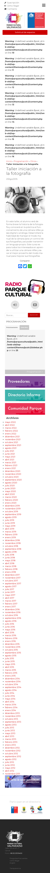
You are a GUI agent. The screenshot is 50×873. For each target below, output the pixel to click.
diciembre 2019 (12, 506)
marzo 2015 (10, 670)
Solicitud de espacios (25, 32)
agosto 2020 (11, 483)
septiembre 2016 (13, 618)
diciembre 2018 (12, 540)
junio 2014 (10, 696)
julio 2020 (10, 485)
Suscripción (13, 3)
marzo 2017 (10, 601)
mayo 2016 (10, 630)
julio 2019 (9, 520)
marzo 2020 (11, 497)
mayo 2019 (10, 526)
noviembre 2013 (13, 716)
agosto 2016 (10, 621)
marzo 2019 (10, 532)
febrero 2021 (11, 465)
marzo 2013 (10, 739)
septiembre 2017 (13, 583)
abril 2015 (9, 667)
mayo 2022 (10, 422)
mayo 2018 (10, 560)
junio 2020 (10, 488)
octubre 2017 (11, 581)
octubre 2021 (11, 442)
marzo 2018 (10, 566)
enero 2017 (10, 606)
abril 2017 (9, 598)
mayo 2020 (10, 491)
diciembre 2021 (12, 436)
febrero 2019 (11, 534)
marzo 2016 (10, 635)
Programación (21, 161)
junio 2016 (10, 627)
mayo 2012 (10, 768)
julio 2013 (9, 728)
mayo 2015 (10, 664)
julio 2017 (9, 589)
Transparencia (15, 868)
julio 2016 (9, 624)
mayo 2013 (10, 733)
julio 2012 (9, 762)
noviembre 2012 (13, 751)
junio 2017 (10, 592)
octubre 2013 (11, 719)
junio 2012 (10, 765)
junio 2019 (10, 523)
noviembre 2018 (13, 543)
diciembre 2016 (12, 609)
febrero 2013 (11, 742)
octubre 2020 (12, 477)
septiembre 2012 (13, 756)
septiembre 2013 (13, 722)
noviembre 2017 (13, 578)
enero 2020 (10, 503)
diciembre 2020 (12, 471)
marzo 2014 (10, 704)
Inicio (9, 161)
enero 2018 (10, 572)
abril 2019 (9, 529)
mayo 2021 (10, 457)
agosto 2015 (10, 655)
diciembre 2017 (12, 575)
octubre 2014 (11, 684)
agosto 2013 (11, 725)
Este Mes (24, 327)
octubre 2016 (11, 615)
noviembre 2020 (13, 474)
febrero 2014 (11, 707)
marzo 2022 (11, 428)
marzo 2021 (10, 462)
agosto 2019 (11, 517)
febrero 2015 (11, 673)
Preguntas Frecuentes (18, 858)
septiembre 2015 (13, 653)
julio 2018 (9, 555)
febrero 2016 (11, 638)
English (12, 863)
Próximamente (12, 327)
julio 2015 (9, 658)
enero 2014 (10, 710)
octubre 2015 (11, 650)
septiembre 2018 (13, 549)
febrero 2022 (11, 431)
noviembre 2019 (13, 509)
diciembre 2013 (12, 713)
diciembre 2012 (12, 748)
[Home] (25, 20)
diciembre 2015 (12, 644)
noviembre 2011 (12, 774)
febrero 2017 (11, 604)
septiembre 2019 (13, 514)
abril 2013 (9, 736)
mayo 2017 (10, 595)
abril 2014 (9, 702)
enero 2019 (10, 537)
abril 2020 (10, 494)
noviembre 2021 (13, 439)
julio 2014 (9, 693)
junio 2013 (10, 730)
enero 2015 (10, 676)
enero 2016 (10, 641)
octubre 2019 (11, 511)
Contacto (12, 9)
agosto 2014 (11, 690)
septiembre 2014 (13, 687)
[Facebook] (20, 266)
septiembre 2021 (13, 445)
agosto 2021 (11, 448)
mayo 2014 (10, 699)
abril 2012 (9, 771)
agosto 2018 (11, 552)
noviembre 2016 (12, 612)
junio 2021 (10, 454)
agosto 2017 (11, 586)
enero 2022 (10, 434)
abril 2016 (9, 632)
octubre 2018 (11, 546)
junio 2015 (10, 661)
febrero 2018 (11, 569)
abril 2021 (9, 460)
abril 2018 (9, 563)
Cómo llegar (13, 6)
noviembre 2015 (12, 647)
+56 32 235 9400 (16, 853)
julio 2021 (9, 451)
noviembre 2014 (13, 681)
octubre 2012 (11, 753)
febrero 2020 (11, 500)
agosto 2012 (11, 759)
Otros (33, 161)
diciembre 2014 (12, 679)
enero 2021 (10, 468)
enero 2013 (10, 745)
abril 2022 (10, 425)
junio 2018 (10, 558)
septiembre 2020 (13, 480)
